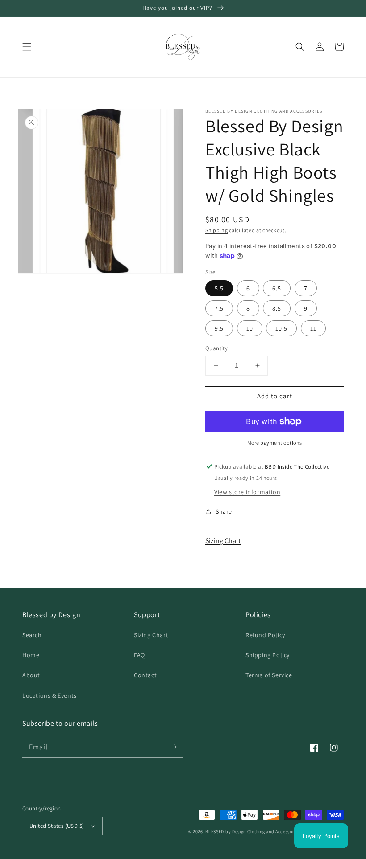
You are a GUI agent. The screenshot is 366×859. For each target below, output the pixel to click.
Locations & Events (49, 695)
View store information (247, 492)
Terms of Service (268, 675)
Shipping (216, 230)
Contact (145, 675)
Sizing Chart (223, 540)
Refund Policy (265, 635)
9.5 (219, 328)
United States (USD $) (56, 826)
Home (30, 655)
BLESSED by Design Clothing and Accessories (253, 831)
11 (313, 328)
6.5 (276, 288)
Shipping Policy (267, 655)
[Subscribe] (173, 747)
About (31, 675)
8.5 (276, 308)
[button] (27, 47)
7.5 (219, 308)
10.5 (281, 328)
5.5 (219, 288)
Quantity (216, 348)
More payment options (274, 442)
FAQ (139, 655)
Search (32, 635)
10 (249, 328)
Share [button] (224, 511)
